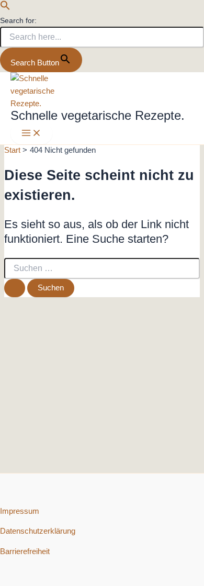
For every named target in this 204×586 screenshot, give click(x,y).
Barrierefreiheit (25, 551)
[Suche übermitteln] (14, 288)
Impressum (19, 511)
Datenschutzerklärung (37, 531)
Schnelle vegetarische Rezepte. (97, 115)
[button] (5, 8)
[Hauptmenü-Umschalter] (31, 133)
